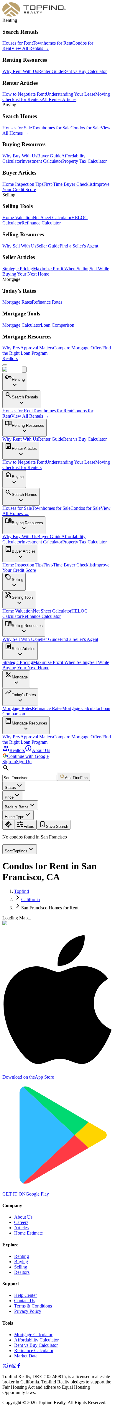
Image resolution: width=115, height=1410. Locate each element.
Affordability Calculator (36, 1339)
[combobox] (29, 778)
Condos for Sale (85, 127)
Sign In (9, 761)
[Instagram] (14, 1366)
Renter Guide (50, 71)
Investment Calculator (42, 161)
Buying (21, 1261)
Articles (21, 1227)
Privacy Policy (27, 1311)
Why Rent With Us (20, 71)
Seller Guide (48, 245)
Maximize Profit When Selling (61, 268)
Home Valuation (17, 217)
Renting (21, 1256)
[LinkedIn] (9, 1366)
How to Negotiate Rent (24, 94)
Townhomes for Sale (51, 127)
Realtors (10, 358)
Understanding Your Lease (70, 94)
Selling (20, 1266)
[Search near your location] (8, 825)
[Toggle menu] (4, 365)
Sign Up (24, 761)
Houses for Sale (17, 127)
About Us (37, 750)
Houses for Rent (17, 42)
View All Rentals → (30, 48)
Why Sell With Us (19, 245)
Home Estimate (28, 1232)
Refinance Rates (47, 302)
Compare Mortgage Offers (77, 347)
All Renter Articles (59, 99)
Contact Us (24, 1300)
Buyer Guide (49, 155)
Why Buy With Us (19, 155)
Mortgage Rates (17, 302)
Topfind (21, 891)
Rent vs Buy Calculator (85, 71)
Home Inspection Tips (22, 184)
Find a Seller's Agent (79, 245)
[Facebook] (19, 1366)
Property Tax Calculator (84, 161)
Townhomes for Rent (52, 42)
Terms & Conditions (33, 1305)
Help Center (25, 1295)
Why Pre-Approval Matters (27, 347)
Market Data (25, 1355)
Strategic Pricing (17, 268)
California (30, 899)
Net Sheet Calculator (52, 217)
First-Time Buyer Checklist (68, 184)
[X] (4, 1366)
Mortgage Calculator (21, 325)
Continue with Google (28, 756)
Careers (21, 1222)
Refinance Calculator (41, 222)
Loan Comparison (57, 325)
